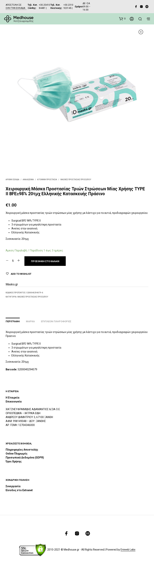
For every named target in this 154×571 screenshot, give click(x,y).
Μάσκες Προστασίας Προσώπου (75, 179)
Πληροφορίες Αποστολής (22, 449)
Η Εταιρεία (12, 397)
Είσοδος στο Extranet (19, 490)
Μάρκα (30, 321)
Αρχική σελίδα (12, 179)
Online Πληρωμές (16, 453)
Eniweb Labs (128, 549)
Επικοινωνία (14, 401)
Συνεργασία (13, 486)
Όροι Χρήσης (14, 461)
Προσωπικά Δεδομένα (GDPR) (25, 457)
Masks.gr (12, 284)
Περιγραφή (13, 321)
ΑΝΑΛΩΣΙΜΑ (28, 179)
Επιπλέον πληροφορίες (56, 321)
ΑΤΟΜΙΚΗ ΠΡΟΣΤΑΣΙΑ (47, 179)
